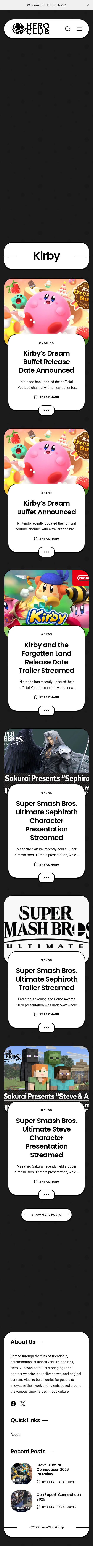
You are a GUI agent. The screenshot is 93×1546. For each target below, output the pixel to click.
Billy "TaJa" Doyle (61, 1482)
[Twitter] (22, 1403)
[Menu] (79, 28)
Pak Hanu (51, 397)
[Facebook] (13, 1403)
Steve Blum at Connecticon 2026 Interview (53, 1469)
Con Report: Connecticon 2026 (59, 1497)
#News (46, 492)
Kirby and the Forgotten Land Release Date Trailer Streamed (46, 657)
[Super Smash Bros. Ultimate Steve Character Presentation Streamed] (46, 1080)
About (15, 1434)
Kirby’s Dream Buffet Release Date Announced (46, 361)
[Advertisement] (46, 85)
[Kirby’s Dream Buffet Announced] (46, 462)
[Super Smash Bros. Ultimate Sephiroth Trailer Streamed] (46, 930)
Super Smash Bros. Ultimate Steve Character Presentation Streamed (46, 1138)
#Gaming (47, 342)
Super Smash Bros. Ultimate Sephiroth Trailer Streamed (47, 979)
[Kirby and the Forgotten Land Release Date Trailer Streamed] (46, 604)
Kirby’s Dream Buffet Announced (46, 507)
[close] (87, 5)
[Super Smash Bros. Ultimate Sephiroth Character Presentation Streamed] (46, 763)
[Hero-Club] (30, 29)
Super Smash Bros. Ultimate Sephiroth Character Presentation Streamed (47, 820)
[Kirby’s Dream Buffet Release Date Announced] (46, 312)
